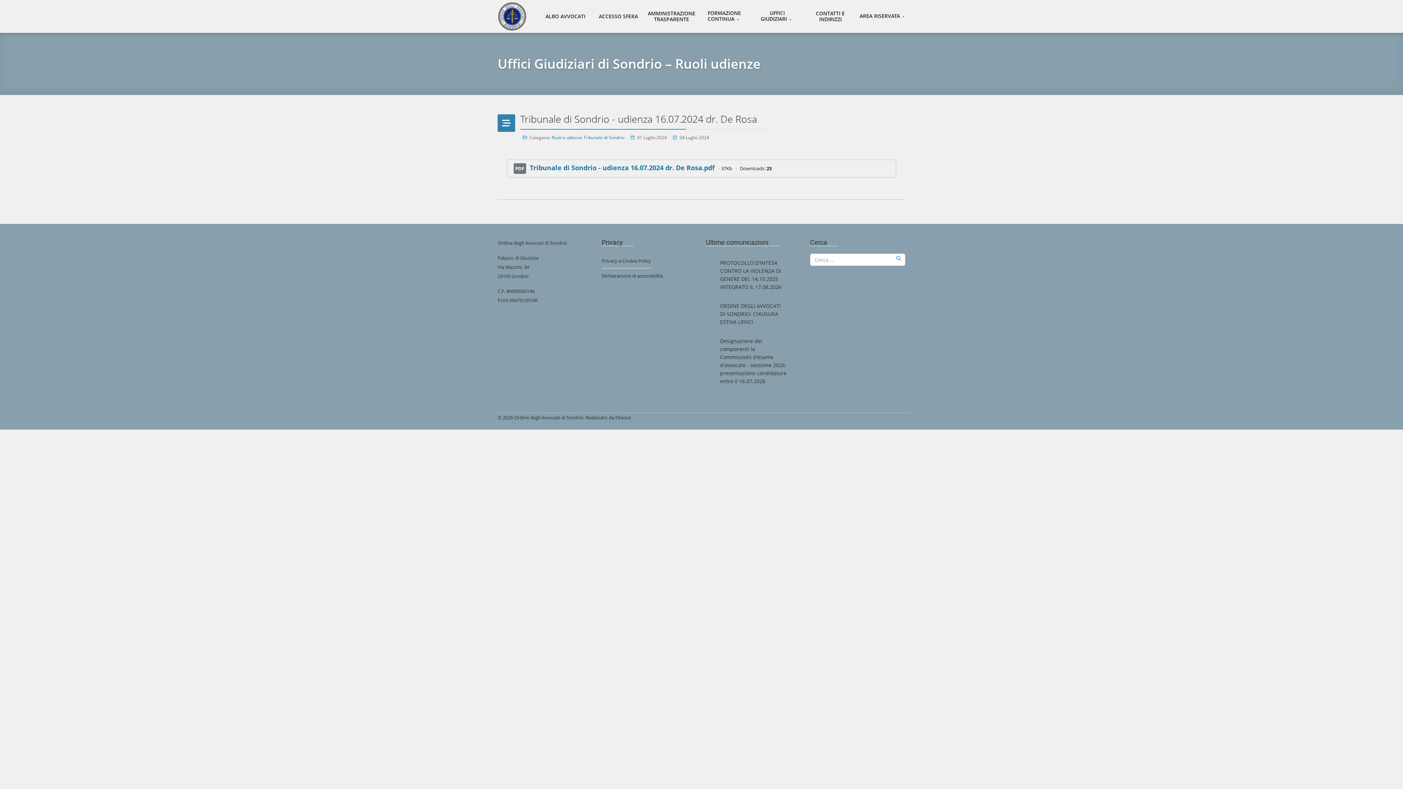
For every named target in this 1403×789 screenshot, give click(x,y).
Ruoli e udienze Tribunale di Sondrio (588, 137)
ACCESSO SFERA (618, 16)
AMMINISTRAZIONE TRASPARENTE (671, 16)
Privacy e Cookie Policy (626, 261)
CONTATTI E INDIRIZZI (830, 16)
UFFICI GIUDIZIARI (774, 15)
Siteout (623, 417)
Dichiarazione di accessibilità (632, 275)
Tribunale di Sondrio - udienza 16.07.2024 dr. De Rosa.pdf (622, 167)
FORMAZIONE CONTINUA (724, 15)
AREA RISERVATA (880, 15)
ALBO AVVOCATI (565, 16)
